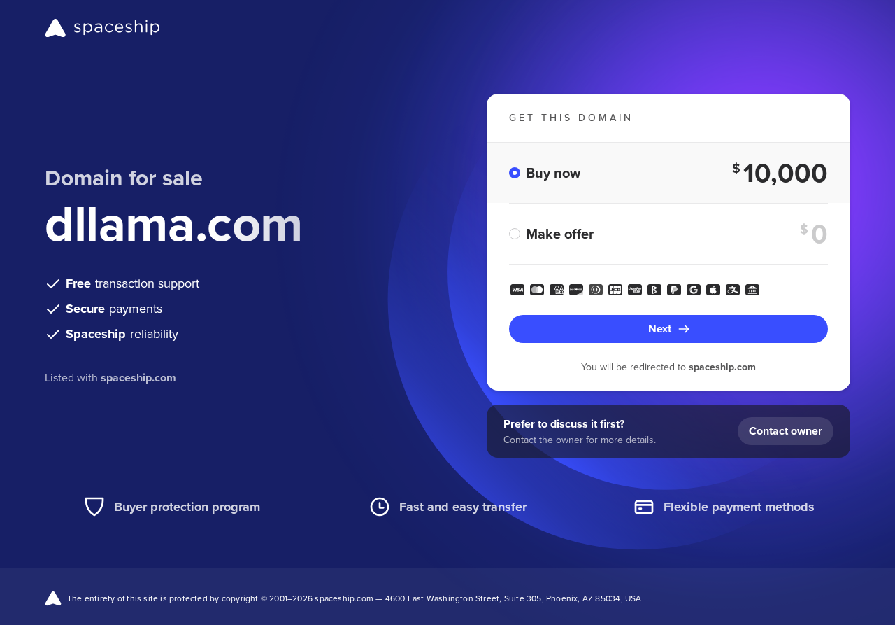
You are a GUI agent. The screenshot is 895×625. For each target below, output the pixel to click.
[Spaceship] (102, 28)
